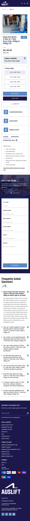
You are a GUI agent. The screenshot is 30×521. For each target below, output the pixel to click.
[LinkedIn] (10, 514)
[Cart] (24, 3)
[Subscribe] (28, 413)
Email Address (7, 218)
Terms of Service (6, 447)
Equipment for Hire (6, 429)
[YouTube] (13, 514)
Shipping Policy (5, 436)
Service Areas (5, 438)
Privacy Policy (5, 451)
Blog (2, 465)
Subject (5, 235)
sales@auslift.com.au (7, 501)
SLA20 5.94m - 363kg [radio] (15, 82)
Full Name (5, 202)
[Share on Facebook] (22, 37)
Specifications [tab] (15, 136)
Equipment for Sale (6, 427)
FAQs (2, 434)
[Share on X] (25, 37)
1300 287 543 (4, 498)
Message (5, 243)
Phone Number (7, 226)
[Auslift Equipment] (4, 3)
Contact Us (4, 431)
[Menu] (27, 3)
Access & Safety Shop (7, 425)
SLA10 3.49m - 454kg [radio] (15, 72)
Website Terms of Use (7, 456)
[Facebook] (2, 514)
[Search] (22, 3)
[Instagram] (6, 514)
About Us (3, 462)
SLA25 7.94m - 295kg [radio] (15, 86)
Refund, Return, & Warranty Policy (10, 449)
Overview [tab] (5, 136)
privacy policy (17, 417)
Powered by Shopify (12, 510)
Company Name (7, 210)
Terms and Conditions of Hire (9, 445)
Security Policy (5, 454)
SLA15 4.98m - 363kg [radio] (15, 77)
